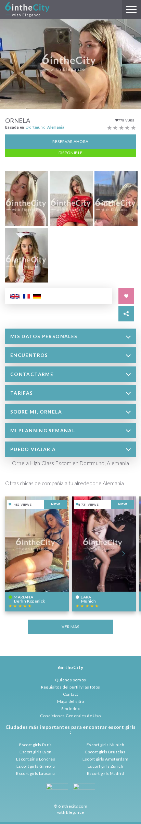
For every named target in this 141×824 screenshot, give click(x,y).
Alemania (55, 127)
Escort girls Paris (35, 744)
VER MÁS (70, 626)
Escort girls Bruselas (105, 751)
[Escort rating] (121, 128)
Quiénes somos (70, 679)
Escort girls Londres (35, 759)
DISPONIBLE (71, 152)
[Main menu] (131, 9)
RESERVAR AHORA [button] (70, 141)
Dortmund (36, 127)
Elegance (75, 812)
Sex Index (70, 708)
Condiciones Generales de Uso (70, 715)
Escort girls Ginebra (35, 766)
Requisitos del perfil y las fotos (70, 687)
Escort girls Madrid (105, 773)
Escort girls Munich (105, 744)
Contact (70, 694)
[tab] (70, 336)
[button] (70, 336)
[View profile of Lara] (104, 553)
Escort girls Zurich (105, 766)
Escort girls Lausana (35, 773)
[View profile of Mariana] (37, 553)
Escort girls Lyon (35, 751)
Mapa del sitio (70, 701)
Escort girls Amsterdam (105, 759)
